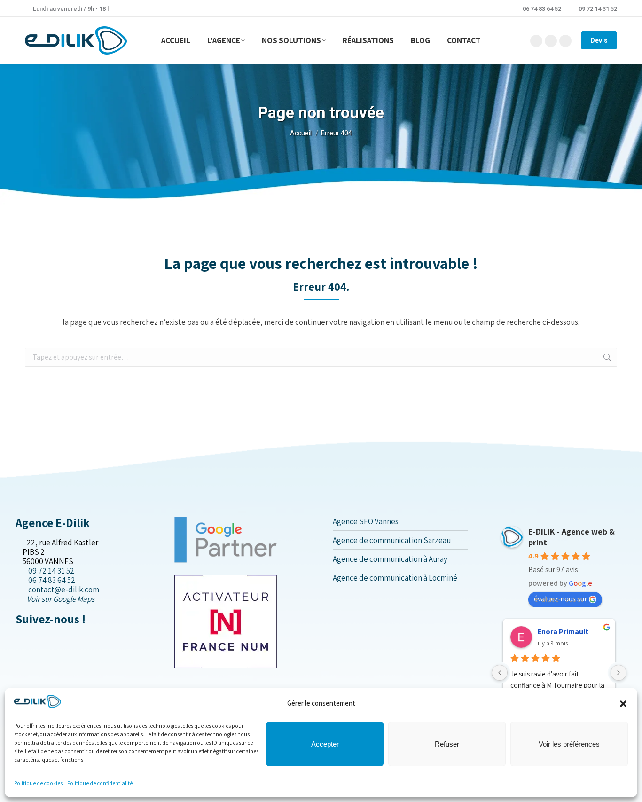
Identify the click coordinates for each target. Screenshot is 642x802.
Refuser (447, 744)
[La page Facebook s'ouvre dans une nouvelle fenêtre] (19, 639)
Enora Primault (563, 632)
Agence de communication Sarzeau (392, 540)
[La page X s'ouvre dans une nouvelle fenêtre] (26, 639)
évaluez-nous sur (560, 599)
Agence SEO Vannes (366, 521)
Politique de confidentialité (100, 782)
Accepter (325, 744)
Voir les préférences (569, 744)
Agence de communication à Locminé (395, 577)
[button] (623, 703)
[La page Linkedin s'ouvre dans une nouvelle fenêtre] (34, 639)
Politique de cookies (38, 782)
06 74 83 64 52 (542, 8)
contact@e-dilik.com (63, 589)
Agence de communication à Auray (390, 559)
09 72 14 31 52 (598, 8)
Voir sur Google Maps (60, 599)
